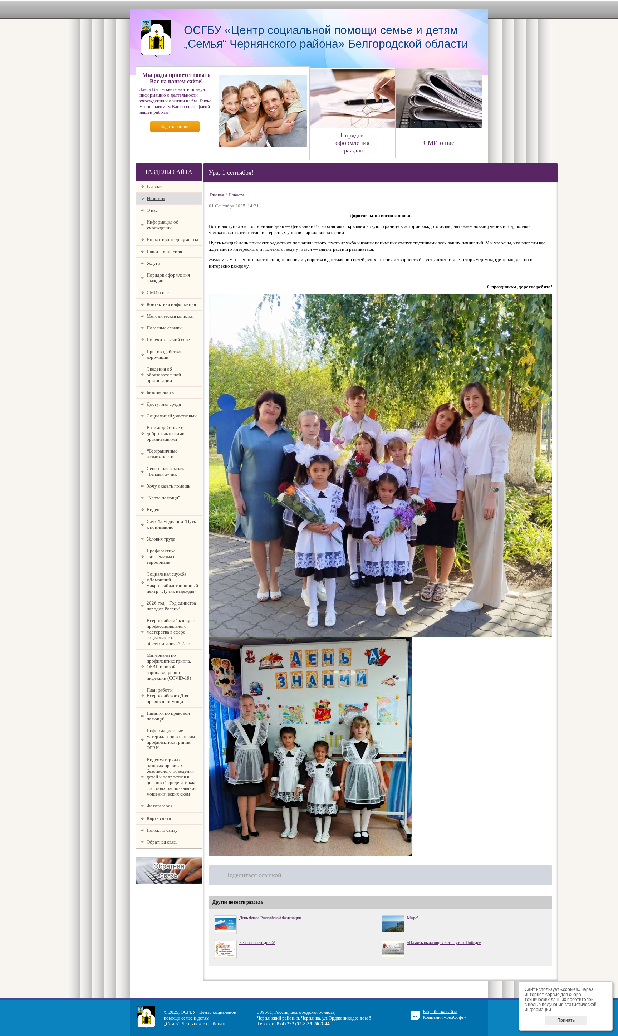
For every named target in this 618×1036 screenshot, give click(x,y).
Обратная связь (162, 842)
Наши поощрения (164, 251)
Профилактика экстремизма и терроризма (161, 556)
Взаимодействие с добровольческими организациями (166, 433)
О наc (152, 210)
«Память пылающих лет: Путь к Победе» (444, 942)
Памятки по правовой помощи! (168, 716)
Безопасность (160, 392)
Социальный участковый (172, 416)
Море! (412, 917)
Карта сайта (159, 818)
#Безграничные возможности (162, 453)
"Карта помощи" (163, 497)
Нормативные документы (172, 239)
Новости (156, 198)
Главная (154, 186)
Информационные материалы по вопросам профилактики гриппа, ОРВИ (171, 739)
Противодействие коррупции (164, 354)
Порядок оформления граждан (168, 277)
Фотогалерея (159, 805)
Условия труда (161, 539)
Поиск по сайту (162, 830)
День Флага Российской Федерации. (270, 917)
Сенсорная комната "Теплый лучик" (166, 471)
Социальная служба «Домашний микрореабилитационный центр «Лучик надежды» (172, 582)
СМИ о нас (158, 292)
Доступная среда (164, 404)
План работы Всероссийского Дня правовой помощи (167, 695)
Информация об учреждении (162, 224)
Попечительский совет (169, 339)
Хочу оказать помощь (168, 486)
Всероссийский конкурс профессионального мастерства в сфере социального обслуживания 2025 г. (171, 632)
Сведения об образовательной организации (164, 374)
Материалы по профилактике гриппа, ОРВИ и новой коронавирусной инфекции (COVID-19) (169, 667)
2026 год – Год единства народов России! (171, 605)
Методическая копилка (170, 316)
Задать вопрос (175, 126)
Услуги (153, 263)
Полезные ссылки (164, 328)
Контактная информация (171, 304)
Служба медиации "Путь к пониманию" (171, 524)
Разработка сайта (440, 1011)
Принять (566, 1020)
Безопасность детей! (257, 942)
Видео (153, 509)
